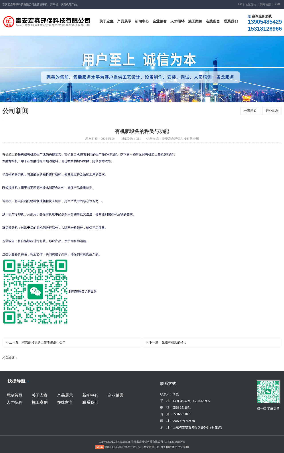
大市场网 (183, 447)
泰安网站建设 (169, 447)
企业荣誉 (116, 395)
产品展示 (65, 395)
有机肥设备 (10, 154)
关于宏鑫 (40, 395)
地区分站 (250, 4)
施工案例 (40, 402)
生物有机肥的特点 (166, 342)
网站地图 (265, 4)
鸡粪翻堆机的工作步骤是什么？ (35, 342)
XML (278, 4)
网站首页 (14, 395)
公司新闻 (250, 110)
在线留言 (65, 402)
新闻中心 (90, 395)
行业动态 (272, 110)
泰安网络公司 (152, 447)
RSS (240, 4)
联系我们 (90, 402)
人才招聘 (14, 402)
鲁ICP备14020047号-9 (117, 447)
